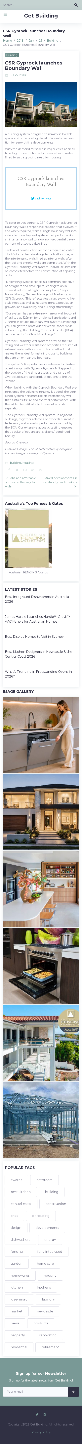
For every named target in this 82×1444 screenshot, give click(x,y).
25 (40, 40)
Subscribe (73, 1392)
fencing (17, 1252)
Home (7, 40)
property (18, 1335)
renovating (48, 1335)
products (40, 1323)
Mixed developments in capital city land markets (60, 480)
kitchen (17, 1287)
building (15, 463)
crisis (14, 1216)
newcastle (45, 1311)
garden (16, 1263)
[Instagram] (45, 1415)
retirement (50, 1347)
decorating (41, 1216)
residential (19, 1347)
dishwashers (20, 1240)
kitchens (44, 1287)
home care (45, 1263)
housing (28, 463)
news (15, 1323)
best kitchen (21, 1192)
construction (56, 1204)
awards (16, 1180)
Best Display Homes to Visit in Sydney (34, 637)
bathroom (44, 1180)
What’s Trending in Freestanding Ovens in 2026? (38, 674)
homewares (20, 1275)
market (16, 1311)
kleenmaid (19, 1299)
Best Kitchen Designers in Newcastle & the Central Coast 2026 (38, 654)
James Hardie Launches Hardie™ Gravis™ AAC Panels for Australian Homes (37, 619)
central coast (21, 1204)
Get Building (41, 16)
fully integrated (49, 1252)
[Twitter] (37, 1415)
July (31, 40)
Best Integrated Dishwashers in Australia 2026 (37, 599)
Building (52, 40)
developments (47, 1228)
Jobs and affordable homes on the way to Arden (20, 482)
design (16, 1228)
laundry (48, 1299)
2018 (20, 40)
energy (50, 1240)
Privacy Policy (41, 1432)
